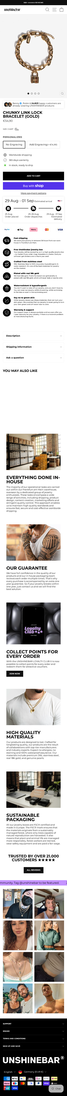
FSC (36, 825)
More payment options (33, 193)
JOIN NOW (14, 673)
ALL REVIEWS (33, 870)
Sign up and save (11, 1046)
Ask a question (15, 357)
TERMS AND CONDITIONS (14, 1038)
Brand (6, 1031)
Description (13, 336)
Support (7, 1024)
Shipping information (19, 347)
